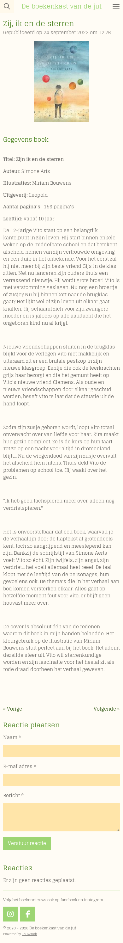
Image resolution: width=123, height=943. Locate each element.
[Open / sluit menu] (116, 6)
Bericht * (13, 795)
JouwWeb (29, 934)
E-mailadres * (19, 766)
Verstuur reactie (27, 843)
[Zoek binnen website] (7, 6)
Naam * (12, 737)
